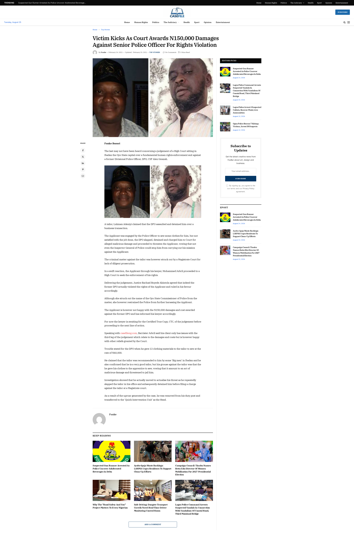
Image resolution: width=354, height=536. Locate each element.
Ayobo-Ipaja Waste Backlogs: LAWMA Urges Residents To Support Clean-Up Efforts (52, 3)
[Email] (82, 175)
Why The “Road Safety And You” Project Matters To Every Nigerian (110, 506)
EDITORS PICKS (229, 60)
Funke (103, 52)
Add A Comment (153, 524)
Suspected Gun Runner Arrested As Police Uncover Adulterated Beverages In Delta (111, 468)
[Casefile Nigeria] (177, 12)
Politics (284, 3)
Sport (319, 3)
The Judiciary (296, 3)
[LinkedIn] (82, 163)
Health (310, 3)
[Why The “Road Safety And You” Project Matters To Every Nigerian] (111, 490)
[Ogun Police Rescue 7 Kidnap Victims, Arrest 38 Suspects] (225, 126)
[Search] (344, 22)
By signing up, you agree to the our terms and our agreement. (241, 189)
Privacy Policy (248, 188)
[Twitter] (82, 156)
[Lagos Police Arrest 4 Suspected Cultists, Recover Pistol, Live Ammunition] (225, 110)
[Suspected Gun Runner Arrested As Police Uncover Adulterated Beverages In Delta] (111, 451)
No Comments (170, 52)
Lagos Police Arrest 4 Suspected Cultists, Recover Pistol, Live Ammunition (247, 110)
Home (258, 3)
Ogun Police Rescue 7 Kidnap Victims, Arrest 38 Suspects (246, 125)
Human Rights (271, 3)
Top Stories (154, 52)
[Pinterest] (82, 169)
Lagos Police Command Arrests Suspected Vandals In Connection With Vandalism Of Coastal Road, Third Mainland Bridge (192, 509)
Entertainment (342, 3)
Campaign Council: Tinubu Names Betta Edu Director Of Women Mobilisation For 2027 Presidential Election (193, 470)
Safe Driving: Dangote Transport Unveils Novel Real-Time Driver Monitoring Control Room (151, 507)
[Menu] (348, 22)
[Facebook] (82, 150)
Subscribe (343, 12)
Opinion (328, 3)
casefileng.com (128, 333)
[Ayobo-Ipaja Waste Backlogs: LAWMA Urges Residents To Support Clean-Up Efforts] (153, 451)
